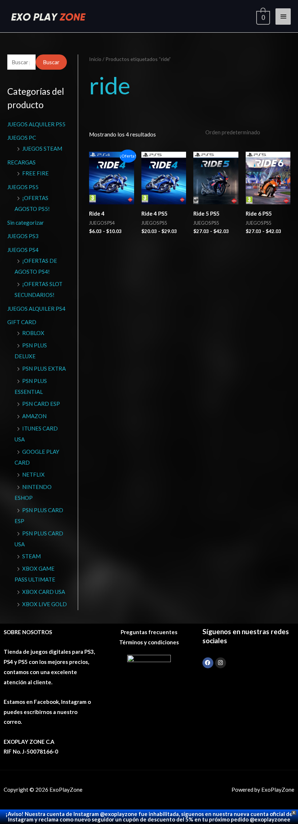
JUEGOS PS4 (23, 249)
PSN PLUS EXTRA (44, 368)
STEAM (31, 556)
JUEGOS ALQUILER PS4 (36, 308)
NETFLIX (33, 474)
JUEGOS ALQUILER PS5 (36, 124)
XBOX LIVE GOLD (44, 604)
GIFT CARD (21, 322)
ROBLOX (33, 333)
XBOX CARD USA (43, 591)
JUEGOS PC (21, 137)
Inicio (95, 59)
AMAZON (34, 416)
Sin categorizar (25, 222)
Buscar (51, 62)
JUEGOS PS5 (23, 187)
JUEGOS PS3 (23, 236)
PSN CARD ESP (41, 403)
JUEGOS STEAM (42, 148)
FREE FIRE (35, 173)
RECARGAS (21, 162)
